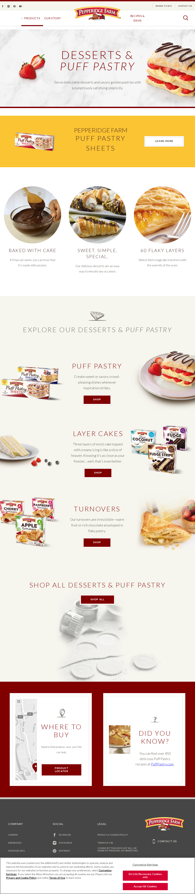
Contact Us (185, 6)
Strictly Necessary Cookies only (145, 876)
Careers (13, 834)
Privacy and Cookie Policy (21, 877)
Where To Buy (164, 6)
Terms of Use (105, 842)
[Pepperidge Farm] (97, 20)
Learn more (164, 141)
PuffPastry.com (162, 764)
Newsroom (14, 842)
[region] (97, 875)
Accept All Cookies (145, 886)
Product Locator (61, 770)
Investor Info (16, 850)
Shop (102, 399)
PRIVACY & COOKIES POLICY (113, 834)
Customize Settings (145, 864)
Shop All (97, 599)
